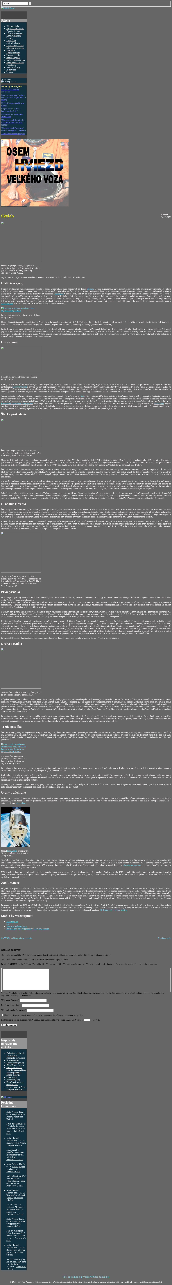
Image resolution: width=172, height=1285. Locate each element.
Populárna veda (13, 55)
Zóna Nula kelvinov (15, 33)
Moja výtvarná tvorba (15, 60)
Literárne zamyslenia (15, 48)
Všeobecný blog (13, 67)
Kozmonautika (12, 1060)
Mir (8, 924)
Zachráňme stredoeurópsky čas (13, 134)
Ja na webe (11, 70)
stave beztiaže (7, 303)
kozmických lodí (19, 387)
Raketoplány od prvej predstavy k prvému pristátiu (27, 929)
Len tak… (10, 72)
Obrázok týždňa (6, 79)
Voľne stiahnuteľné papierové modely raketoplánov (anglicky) (13, 129)
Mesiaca (90, 289)
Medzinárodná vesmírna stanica (113, 910)
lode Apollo (159, 403)
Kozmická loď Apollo (15, 1058)
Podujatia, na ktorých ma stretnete (15, 1054)
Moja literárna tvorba (15, 28)
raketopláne (21, 803)
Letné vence (11, 1077)
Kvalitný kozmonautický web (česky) (12, 104)
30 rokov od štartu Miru (16, 926)
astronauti (59, 294)
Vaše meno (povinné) (10, 1000)
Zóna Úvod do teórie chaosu (13, 41)
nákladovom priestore (131, 865)
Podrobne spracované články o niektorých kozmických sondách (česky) (13, 97)
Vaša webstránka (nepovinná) (14, 1010)
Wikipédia (10, 50)
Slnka (82, 396)
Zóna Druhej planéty (15, 45)
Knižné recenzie (13, 53)
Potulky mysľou (13, 57)
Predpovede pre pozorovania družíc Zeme (12, 115)
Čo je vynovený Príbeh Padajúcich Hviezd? (16, 1088)
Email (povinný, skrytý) (11, 1005)
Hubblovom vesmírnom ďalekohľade (17, 403)
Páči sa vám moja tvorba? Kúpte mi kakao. (86, 1276)
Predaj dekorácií (13, 31)
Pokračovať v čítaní (14, 1159)
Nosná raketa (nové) (15, 1063)
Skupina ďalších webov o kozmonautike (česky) (11, 110)
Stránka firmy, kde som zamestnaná (10, 90)
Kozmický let (12, 921)
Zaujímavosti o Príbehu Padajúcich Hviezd (15, 1116)
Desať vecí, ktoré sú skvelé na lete (15, 1083)
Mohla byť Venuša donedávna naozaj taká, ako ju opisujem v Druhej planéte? (16, 1071)
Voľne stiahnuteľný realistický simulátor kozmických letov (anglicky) (12, 122)
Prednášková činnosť (15, 62)
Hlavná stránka (12, 26)
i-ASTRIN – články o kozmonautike (16, 938)
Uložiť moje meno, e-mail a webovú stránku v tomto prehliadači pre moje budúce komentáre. (43, 1015)
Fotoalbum (11, 65)
